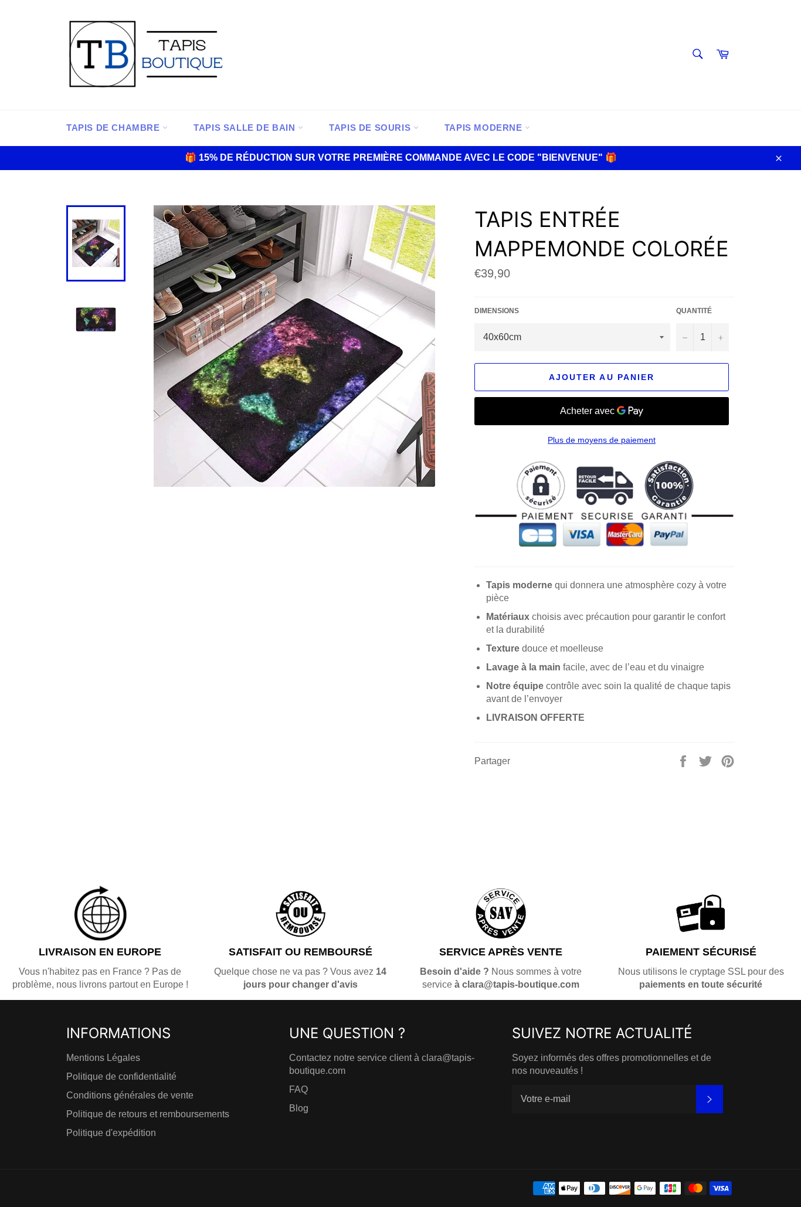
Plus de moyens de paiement (602, 440)
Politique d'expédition (111, 1133)
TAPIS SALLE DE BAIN (246, 128)
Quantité (694, 311)
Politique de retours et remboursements (147, 1114)
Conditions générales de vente (130, 1095)
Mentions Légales (103, 1058)
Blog (298, 1108)
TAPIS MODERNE (484, 128)
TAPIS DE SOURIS (371, 128)
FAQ (298, 1089)
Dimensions (496, 311)
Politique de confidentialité (121, 1076)
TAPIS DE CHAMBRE (114, 128)
